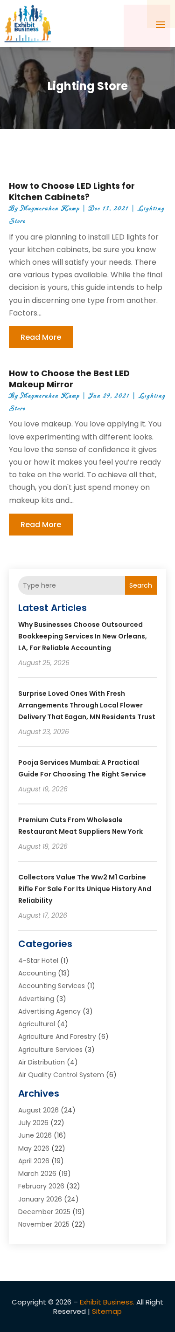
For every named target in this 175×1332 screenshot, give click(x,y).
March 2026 (37, 1173)
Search (140, 585)
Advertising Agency (49, 1011)
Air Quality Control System (61, 1074)
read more (41, 337)
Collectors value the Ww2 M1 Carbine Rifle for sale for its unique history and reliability (84, 888)
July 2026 (33, 1122)
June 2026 (35, 1135)
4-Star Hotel (38, 960)
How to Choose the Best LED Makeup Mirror (69, 378)
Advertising (36, 998)
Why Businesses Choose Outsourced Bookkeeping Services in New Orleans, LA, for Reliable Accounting (82, 636)
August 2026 (38, 1110)
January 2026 (40, 1199)
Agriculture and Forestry (57, 1036)
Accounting (37, 973)
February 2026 (41, 1186)
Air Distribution (41, 1062)
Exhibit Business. (107, 1302)
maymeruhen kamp (50, 209)
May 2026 (33, 1148)
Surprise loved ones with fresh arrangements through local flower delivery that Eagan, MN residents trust (86, 705)
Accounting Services (51, 985)
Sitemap (107, 1311)
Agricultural (36, 1024)
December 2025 (44, 1211)
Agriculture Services (50, 1049)
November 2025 (44, 1224)
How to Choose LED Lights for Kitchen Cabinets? (72, 191)
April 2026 (33, 1161)
